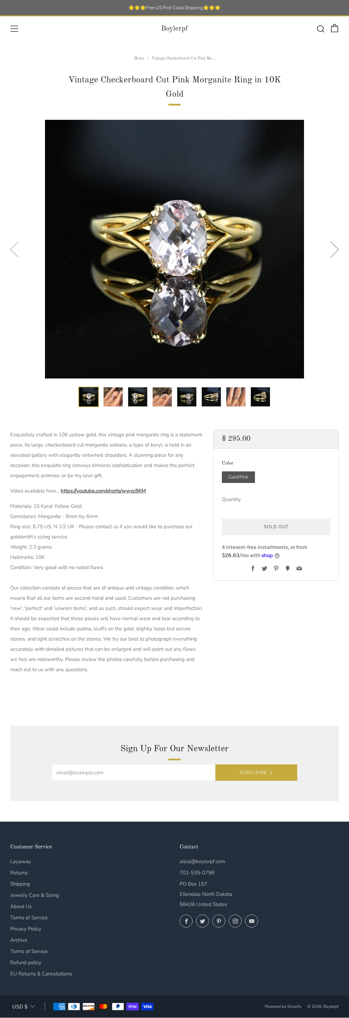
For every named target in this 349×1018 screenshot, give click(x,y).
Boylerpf (174, 28)
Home (139, 58)
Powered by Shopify (283, 1006)
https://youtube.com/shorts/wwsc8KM (103, 490)
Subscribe (253, 773)
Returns (19, 872)
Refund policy (25, 962)
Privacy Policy (25, 928)
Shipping (20, 883)
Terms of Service (29, 917)
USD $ (19, 1006)
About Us (21, 906)
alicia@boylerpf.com (202, 861)
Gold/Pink (238, 477)
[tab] (88, 397)
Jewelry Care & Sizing (34, 895)
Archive (18, 940)
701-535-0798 (197, 872)
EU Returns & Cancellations (41, 973)
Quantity (231, 499)
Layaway (20, 861)
